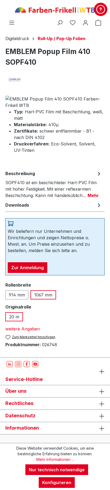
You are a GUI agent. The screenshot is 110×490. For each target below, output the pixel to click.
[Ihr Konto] (85, 22)
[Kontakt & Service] (100, 9)
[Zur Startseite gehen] (55, 9)
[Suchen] (59, 22)
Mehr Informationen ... (55, 459)
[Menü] (11, 22)
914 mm (17, 295)
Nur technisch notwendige (57, 469)
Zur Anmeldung (27, 267)
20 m (14, 316)
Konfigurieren (56, 482)
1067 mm (43, 295)
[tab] (53, 184)
